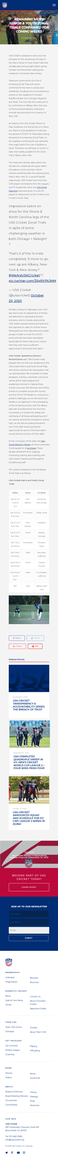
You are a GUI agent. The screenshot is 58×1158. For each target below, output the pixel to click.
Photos (8, 1073)
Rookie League (12, 1050)
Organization (11, 982)
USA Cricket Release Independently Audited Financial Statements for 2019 (29, 854)
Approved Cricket (38, 1008)
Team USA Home (13, 1027)
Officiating (35, 1050)
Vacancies (34, 1105)
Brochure (34, 982)
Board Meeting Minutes (16, 1096)
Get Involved (11, 1045)
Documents (11, 1100)
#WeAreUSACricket (24, 275)
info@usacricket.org (14, 1139)
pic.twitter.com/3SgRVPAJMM (32, 281)
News (8, 996)
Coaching (9, 1054)
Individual (9, 977)
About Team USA (38, 1032)
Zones (8, 1005)
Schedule (9, 1031)
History (33, 1092)
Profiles (33, 1027)
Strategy (34, 1096)
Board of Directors (14, 1091)
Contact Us (35, 996)
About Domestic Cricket (38, 1002)
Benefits (34, 978)
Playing (33, 1046)
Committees (11, 1105)
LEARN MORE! (29, 887)
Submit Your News (14, 1000)
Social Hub (35, 1078)
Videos (8, 1077)
